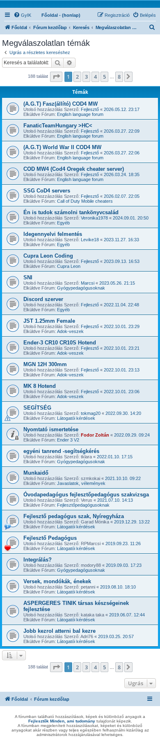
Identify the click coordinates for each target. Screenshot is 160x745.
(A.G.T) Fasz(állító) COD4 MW (60, 104)
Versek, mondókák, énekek (57, 581)
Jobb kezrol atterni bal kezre (59, 631)
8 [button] (119, 76)
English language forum (80, 114)
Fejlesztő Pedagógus (50, 538)
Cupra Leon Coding (48, 256)
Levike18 (90, 239)
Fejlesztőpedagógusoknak (83, 505)
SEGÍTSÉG (37, 408)
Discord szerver (43, 299)
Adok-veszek (70, 331)
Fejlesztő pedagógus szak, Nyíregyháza (73, 516)
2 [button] (77, 76)
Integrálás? (37, 560)
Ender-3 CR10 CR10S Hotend (59, 343)
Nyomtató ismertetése (50, 429)
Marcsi (87, 283)
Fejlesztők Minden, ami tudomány (61, 721)
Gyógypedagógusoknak (81, 287)
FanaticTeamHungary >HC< (57, 125)
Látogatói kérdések (76, 418)
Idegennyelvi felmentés (52, 234)
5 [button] (104, 76)
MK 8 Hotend (39, 386)
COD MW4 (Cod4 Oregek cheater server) (73, 169)
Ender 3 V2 (68, 439)
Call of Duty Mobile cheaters (85, 201)
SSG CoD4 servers (46, 191)
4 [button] (95, 76)
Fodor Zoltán (95, 435)
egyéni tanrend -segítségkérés (61, 451)
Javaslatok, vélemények (81, 483)
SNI (27, 277)
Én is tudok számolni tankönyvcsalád (71, 212)
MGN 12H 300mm (45, 364)
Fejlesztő (90, 109)
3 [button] (86, 76)
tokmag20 (91, 413)
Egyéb (63, 222)
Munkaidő (35, 473)
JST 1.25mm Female (49, 321)
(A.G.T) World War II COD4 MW (62, 147)
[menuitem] (22, 15)
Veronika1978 (94, 217)
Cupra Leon (68, 266)
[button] (56, 77)
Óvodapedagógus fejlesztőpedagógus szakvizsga (86, 494)
